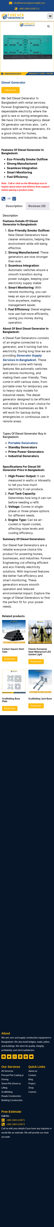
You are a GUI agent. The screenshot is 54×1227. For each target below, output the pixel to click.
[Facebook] (3, 1056)
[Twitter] (9, 1056)
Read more (9, 659)
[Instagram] (14, 1056)
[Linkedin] (20, 1056)
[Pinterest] (26, 1056)
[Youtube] (31, 1056)
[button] (50, 16)
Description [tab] (14, 206)
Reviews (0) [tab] (37, 206)
